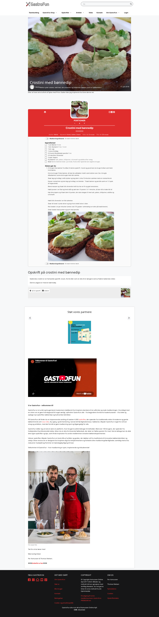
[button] (114, 112)
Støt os (56, 584)
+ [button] (84, 123)
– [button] (74, 123)
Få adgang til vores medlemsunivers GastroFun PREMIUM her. (91, 598)
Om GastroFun (111, 13)
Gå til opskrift (35, 291)
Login (126, 13)
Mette (37, 87)
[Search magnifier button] (131, 4)
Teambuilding (34, 13)
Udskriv (46, 291)
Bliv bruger (58, 589)
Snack (78, 134)
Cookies (110, 593)
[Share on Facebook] (112, 112)
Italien (73, 134)
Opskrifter (65, 13)
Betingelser (58, 598)
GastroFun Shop (49, 13)
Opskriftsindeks (113, 598)
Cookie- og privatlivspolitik (63, 603)
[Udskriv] (45, 112)
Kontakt (100, 13)
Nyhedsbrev (111, 589)
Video (91, 13)
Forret (69, 134)
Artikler (79, 13)
